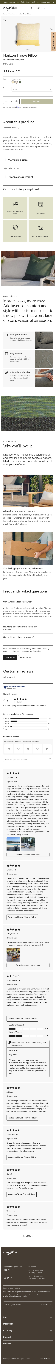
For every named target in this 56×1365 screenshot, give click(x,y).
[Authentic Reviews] (14, 687)
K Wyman (11, 934)
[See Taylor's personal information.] (14, 1211)
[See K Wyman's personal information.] (17, 934)
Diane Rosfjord (13, 1134)
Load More (28, 1236)
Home (5, 14)
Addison (10, 1092)
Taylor (9, 1211)
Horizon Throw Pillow (24, 14)
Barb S (9, 1174)
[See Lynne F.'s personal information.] (16, 777)
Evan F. (10, 870)
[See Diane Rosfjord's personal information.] (22, 1134)
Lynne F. (10, 777)
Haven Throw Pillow (32, 855)
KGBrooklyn (12, 980)
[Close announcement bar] (53, 2)
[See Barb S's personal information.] (15, 1174)
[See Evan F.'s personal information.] (15, 870)
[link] (20, 701)
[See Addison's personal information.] (16, 1092)
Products (12, 14)
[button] (8, 748)
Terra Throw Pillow (26, 1194)
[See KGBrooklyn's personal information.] (19, 980)
